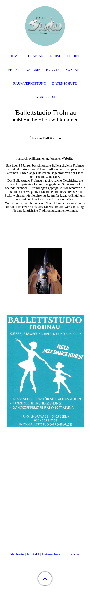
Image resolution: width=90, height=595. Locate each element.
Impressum (71, 554)
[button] (45, 578)
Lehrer (74, 56)
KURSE (55, 56)
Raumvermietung (29, 83)
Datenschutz (64, 83)
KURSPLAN (35, 56)
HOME (14, 56)
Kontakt (33, 554)
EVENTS (52, 70)
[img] (45, 26)
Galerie (33, 70)
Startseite (17, 554)
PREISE (13, 70)
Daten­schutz (51, 554)
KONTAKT (73, 70)
